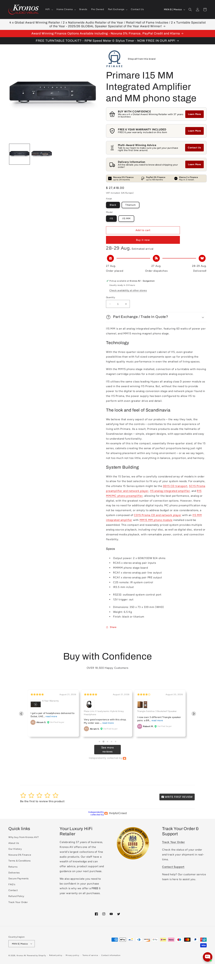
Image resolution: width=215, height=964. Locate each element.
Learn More (194, 114)
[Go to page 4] (111, 741)
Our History (15, 849)
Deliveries (14, 872)
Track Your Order (18, 902)
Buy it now (143, 239)
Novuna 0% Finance (19, 854)
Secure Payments (18, 878)
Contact (13, 890)
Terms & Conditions (19, 860)
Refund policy (55, 955)
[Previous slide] (21, 713)
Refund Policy (16, 896)
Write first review (178, 796)
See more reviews (107, 749)
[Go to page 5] (115, 741)
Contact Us (194, 147)
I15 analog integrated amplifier (170, 491)
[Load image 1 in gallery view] (19, 154)
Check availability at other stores (128, 290)
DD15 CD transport (175, 486)
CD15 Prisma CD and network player (157, 515)
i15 (111, 218)
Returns (12, 866)
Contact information (110, 955)
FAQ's (11, 884)
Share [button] (113, 627)
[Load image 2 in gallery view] (41, 154)
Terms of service (90, 955)
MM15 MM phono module (156, 520)
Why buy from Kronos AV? (23, 837)
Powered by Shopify (36, 955)
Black (113, 204)
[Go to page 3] (107, 741)
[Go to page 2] (103, 741)
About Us (13, 843)
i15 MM (126, 218)
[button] (48, 9)
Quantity (110, 297)
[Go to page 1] (99, 741)
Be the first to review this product (42, 801)
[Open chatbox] (207, 957)
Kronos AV (21, 955)
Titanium (130, 204)
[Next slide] (193, 713)
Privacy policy (72, 955)
